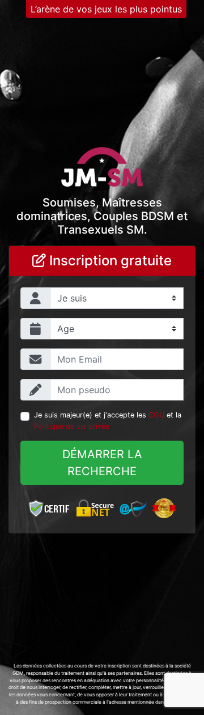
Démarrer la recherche (102, 462)
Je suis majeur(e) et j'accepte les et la (107, 420)
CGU (156, 415)
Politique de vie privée (71, 426)
